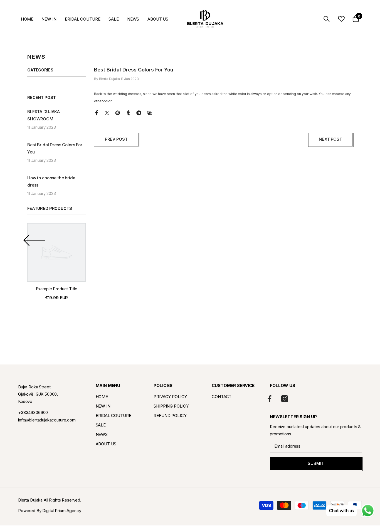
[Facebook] (96, 112)
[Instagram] (284, 398)
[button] (34, 240)
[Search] (326, 19)
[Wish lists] (341, 19)
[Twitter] (107, 112)
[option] (56, 264)
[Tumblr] (128, 112)
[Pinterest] (117, 112)
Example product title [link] (56, 288)
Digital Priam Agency (61, 510)
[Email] (149, 112)
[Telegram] (138, 112)
